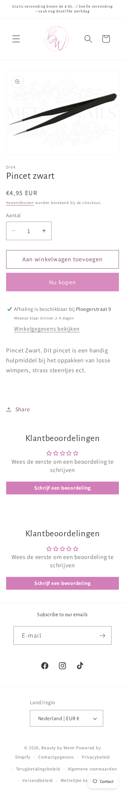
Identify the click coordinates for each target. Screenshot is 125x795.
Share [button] (22, 409)
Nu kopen (62, 282)
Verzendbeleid (37, 780)
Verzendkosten (20, 202)
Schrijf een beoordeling (62, 487)
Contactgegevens (56, 757)
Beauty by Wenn (58, 748)
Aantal (13, 215)
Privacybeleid (96, 757)
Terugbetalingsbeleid (38, 769)
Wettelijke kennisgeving (85, 780)
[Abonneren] (102, 635)
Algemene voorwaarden (92, 769)
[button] (16, 39)
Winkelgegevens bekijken (47, 328)
